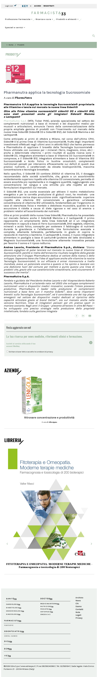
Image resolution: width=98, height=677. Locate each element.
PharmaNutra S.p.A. (16, 120)
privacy (50, 352)
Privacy (79, 606)
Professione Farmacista (18, 19)
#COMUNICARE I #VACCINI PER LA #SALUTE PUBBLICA (49, 555)
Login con (9, 6)
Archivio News (79, 587)
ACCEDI (37, 6)
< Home (10, 45)
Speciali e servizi (14, 27)
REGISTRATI (49, 6)
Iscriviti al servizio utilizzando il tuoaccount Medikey (20, 344)
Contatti (79, 597)
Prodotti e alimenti (66, 19)
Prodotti (20, 45)
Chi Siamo (79, 593)
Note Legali (78, 601)
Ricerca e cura (44, 19)
